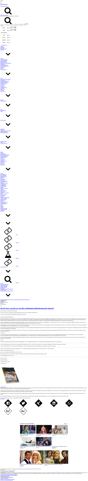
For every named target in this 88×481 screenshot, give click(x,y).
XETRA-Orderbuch (3, 141)
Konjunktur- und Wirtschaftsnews (5, 63)
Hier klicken (2, 398)
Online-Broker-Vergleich (4, 132)
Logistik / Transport (3, 198)
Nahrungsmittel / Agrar (4, 202)
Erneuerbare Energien (3, 181)
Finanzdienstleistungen (4, 183)
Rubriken (1, 58)
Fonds (17, 234)
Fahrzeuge (2, 182)
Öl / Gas (1, 204)
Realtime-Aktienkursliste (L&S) (5, 130)
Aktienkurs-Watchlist (3, 286)
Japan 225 (2, 90)
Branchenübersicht (3, 100)
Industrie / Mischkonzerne (4, 192)
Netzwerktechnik (3, 203)
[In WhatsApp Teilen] (69, 406)
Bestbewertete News (3, 61)
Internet (1, 193)
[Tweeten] (23, 406)
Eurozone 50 (2, 86)
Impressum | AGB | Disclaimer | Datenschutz (7, 479)
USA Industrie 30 (3, 83)
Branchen (2, 173)
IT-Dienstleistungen (3, 194)
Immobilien (2, 191)
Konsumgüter (2, 195)
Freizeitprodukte (3, 184)
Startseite (1, 46)
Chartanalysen (2, 66)
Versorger (2, 211)
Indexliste (2, 152)
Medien (1, 109)
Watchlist (17, 282)
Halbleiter (2, 187)
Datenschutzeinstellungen (4, 477)
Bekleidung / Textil (3, 176)
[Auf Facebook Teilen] (8, 406)
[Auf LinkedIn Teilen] (54, 406)
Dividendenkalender (3, 131)
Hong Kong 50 (2, 91)
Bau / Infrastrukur (3, 175)
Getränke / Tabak (3, 186)
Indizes (1, 78)
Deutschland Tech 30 (3, 156)
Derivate (17, 250)
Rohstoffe (2, 206)
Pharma (1, 205)
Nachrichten (2, 47)
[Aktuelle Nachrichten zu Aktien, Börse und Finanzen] (4, 6)
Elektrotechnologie (3, 180)
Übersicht (2, 142)
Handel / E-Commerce (4, 188)
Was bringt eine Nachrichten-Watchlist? (6, 290)
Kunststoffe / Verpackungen (4, 197)
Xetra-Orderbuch (8, 474)
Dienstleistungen (3, 179)
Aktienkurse (2, 129)
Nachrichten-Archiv (6, 476)
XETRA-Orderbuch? (3, 143)
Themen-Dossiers (3, 69)
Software (1, 207)
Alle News (2, 49)
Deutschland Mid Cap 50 (4, 155)
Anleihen (17, 242)
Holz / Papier (2, 190)
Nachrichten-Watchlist (4, 285)
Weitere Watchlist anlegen (4, 284)
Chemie (1, 178)
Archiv (1, 111)
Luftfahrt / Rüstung (3, 199)
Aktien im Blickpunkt (3, 59)
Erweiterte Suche (4, 45)
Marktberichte (2, 64)
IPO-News (2, 67)
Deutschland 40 (2, 80)
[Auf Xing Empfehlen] (38, 406)
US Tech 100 (2, 85)
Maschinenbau (2, 200)
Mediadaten (11, 477)
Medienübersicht (3, 110)
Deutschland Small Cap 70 (4, 81)
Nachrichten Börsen (3, 475)
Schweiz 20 (2, 88)
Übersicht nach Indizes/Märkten (5, 79)
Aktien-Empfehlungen (10, 475)
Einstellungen (2, 288)
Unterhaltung (2, 210)
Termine (1, 68)
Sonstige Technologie (3, 208)
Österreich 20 (2, 89)
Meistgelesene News (3, 62)
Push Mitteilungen (3, 300)
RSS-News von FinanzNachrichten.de (6, 480)
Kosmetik (2, 196)
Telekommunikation (3, 209)
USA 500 (1, 84)
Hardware (2, 189)
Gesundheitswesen (3, 185)
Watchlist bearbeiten (3, 287)
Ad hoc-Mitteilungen (4, 4)
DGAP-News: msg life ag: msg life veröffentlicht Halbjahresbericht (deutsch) (27, 308)
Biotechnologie (2, 177)
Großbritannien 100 (3, 87)
